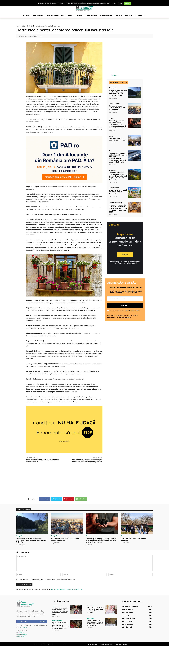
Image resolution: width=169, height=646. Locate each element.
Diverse (111, 118)
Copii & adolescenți (115, 202)
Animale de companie (57, 620)
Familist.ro (114, 75)
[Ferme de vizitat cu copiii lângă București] (134, 140)
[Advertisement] (64, 479)
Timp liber (112, 88)
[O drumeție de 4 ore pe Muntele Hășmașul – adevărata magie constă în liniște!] (134, 92)
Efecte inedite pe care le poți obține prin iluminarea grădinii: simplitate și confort (87, 461)
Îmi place (43, 621)
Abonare (125, 306)
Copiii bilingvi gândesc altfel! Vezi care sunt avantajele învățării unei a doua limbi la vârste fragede (60, 611)
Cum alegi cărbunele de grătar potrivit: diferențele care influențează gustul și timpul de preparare (117, 124)
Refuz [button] (114, 3)
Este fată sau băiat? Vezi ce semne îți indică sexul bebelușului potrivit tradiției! (95, 610)
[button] (145, 15)
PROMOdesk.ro (21, 627)
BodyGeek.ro (20, 636)
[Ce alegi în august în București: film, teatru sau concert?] (134, 108)
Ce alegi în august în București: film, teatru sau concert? (117, 107)
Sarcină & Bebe (90, 605)
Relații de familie (114, 103)
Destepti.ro (20, 632)
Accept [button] (127, 3)
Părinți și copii (114, 187)
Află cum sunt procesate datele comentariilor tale (66, 589)
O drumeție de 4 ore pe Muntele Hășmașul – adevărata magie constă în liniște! (118, 92)
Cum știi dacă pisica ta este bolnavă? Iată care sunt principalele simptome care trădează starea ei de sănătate (60, 625)
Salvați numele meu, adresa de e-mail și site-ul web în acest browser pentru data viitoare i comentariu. (47, 579)
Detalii (120, 3)
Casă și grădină (20, 26)
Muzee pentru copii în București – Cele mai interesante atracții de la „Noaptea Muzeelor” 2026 (118, 208)
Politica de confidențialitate (132, 310)
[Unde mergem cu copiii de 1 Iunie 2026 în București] (134, 192)
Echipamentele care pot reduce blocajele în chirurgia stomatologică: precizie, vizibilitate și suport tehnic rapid (118, 157)
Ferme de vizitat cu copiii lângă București (117, 139)
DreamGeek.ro (21, 634)
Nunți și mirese (90, 618)
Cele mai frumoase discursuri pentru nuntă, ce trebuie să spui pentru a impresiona (95, 623)
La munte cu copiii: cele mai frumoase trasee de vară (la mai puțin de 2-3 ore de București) (118, 176)
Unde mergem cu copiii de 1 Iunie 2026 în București (118, 192)
